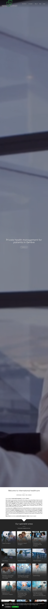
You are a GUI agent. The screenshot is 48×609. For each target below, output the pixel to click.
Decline (8, 606)
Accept (16, 606)
